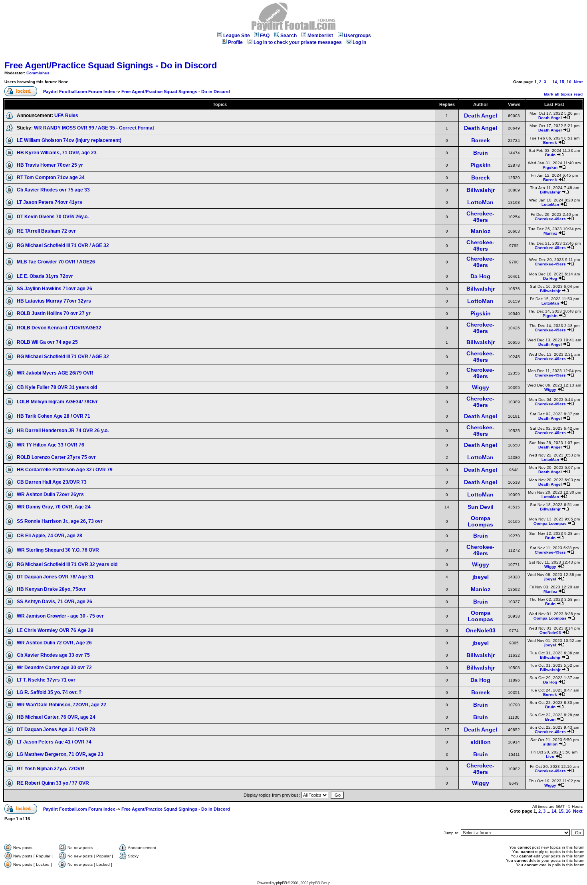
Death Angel (480, 115)
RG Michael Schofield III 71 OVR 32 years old (67, 564)
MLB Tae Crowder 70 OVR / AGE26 (56, 262)
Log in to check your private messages (298, 42)
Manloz (480, 231)
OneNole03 (481, 630)
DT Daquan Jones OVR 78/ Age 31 (55, 577)
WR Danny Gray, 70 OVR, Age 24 (54, 507)
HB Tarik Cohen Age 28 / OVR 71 (53, 416)
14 (554, 82)
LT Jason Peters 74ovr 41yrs (49, 202)
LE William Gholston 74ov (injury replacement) (69, 140)
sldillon (480, 742)
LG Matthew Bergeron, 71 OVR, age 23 (60, 754)
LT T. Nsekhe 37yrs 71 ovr (46, 680)
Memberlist (320, 35)
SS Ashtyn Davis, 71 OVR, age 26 (54, 601)
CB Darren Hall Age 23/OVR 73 (52, 482)
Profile (235, 42)
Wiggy (480, 387)
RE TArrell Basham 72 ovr (46, 231)
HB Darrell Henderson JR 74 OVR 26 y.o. (63, 430)
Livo (550, 756)
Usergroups (357, 35)
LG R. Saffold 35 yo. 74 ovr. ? (49, 692)
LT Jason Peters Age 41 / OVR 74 (54, 742)
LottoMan (480, 202)
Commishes (38, 73)
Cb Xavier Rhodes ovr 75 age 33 (53, 190)
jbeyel (480, 577)
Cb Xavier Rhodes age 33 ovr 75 (53, 655)
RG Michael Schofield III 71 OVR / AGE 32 (63, 245)
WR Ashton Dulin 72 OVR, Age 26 (54, 643)
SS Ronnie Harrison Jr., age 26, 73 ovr (60, 521)
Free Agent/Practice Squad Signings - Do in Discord (110, 65)
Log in (359, 42)
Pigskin (480, 165)
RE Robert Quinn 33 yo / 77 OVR (53, 783)
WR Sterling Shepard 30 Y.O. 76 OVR (58, 550)
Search (288, 35)
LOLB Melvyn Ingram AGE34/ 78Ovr (57, 402)
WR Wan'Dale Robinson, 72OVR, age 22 (61, 705)
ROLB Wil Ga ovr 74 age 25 (47, 342)
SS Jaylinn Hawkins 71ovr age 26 (54, 288)
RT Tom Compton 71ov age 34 (51, 177)
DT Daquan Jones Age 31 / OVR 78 (56, 729)
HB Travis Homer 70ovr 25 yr (50, 165)
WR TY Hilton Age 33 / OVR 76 (50, 445)
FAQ (265, 35)
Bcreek (480, 140)
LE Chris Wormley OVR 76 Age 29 (55, 630)
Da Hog (480, 276)
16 (569, 82)
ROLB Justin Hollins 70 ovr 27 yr (54, 313)
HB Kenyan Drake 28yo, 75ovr (51, 589)
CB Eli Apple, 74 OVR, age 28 (49, 535)
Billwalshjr (480, 190)
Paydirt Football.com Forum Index (79, 91)
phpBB (281, 883)
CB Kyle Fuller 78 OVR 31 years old (57, 387)
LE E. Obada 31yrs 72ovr (45, 276)
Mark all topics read (563, 94)
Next (578, 82)
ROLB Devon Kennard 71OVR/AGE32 (59, 328)
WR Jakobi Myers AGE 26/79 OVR (55, 373)
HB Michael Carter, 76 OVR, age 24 (56, 717)
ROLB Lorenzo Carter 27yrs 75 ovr (56, 457)
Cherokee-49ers (480, 216)
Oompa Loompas (480, 521)
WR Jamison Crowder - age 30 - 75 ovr (60, 616)
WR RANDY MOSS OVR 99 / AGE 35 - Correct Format (94, 128)
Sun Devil (481, 507)
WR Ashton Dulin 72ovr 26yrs (50, 494)
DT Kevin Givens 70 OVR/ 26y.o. (53, 216)
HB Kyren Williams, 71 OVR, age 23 (57, 152)
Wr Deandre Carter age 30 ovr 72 (54, 667)
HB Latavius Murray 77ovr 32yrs (54, 301)
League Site (236, 35)
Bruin (480, 152)
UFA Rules (66, 115)
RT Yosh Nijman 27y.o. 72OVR (50, 768)
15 (561, 82)
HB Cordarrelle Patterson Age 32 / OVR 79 (65, 469)
